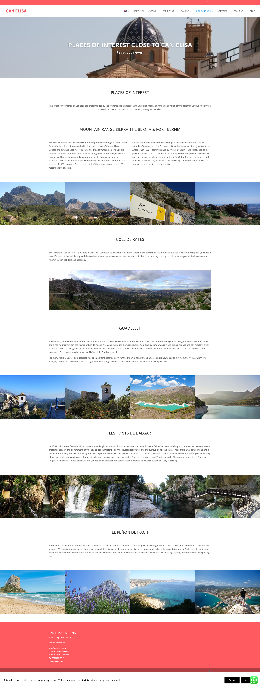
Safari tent (168, 11)
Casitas (152, 11)
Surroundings (203, 11)
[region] (130, 679)
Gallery (185, 11)
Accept (248, 680)
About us (238, 11)
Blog (252, 11)
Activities (222, 11)
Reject (232, 680)
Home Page (138, 11)
